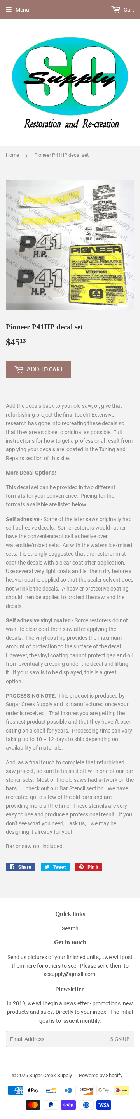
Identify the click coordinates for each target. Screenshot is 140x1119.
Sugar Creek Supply (50, 1075)
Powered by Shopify (100, 1075)
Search (70, 928)
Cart (128, 10)
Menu (22, 10)
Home (12, 155)
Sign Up (119, 1039)
